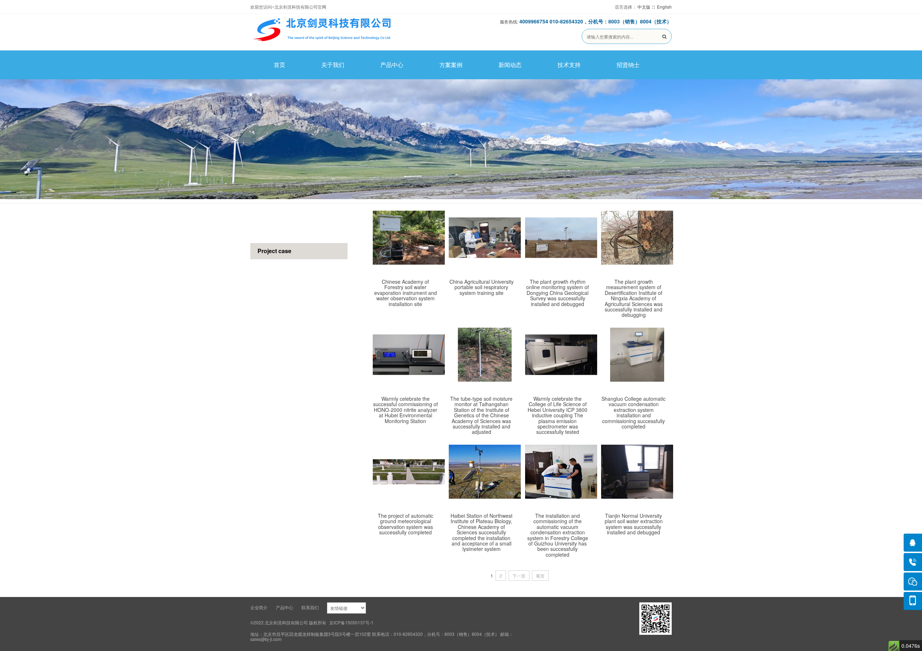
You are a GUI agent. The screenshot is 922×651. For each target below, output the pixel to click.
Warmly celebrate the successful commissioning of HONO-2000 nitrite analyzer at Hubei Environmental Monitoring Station (405, 410)
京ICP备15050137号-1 (351, 622)
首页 (279, 64)
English (664, 7)
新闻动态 (510, 64)
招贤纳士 (628, 64)
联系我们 (310, 607)
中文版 (643, 7)
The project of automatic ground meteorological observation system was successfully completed (405, 524)
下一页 (519, 576)
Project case (312, 186)
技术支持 (569, 64)
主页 (290, 186)
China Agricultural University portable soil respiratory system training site (481, 287)
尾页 (540, 576)
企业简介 (259, 607)
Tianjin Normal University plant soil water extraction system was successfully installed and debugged (634, 524)
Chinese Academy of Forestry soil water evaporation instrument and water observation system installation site (405, 292)
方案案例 (450, 64)
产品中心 (391, 64)
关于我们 (332, 64)
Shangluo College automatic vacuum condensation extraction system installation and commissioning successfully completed (633, 412)
